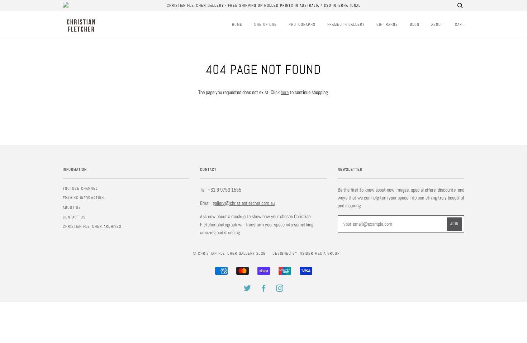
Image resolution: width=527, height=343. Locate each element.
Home (237, 24)
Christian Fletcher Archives (92, 226)
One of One (265, 24)
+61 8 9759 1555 (224, 190)
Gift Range (387, 24)
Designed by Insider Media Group (306, 253)
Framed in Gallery (346, 24)
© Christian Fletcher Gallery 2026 (229, 253)
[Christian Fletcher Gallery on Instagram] (280, 289)
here (285, 92)
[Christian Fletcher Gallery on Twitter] (247, 289)
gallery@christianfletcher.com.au (244, 203)
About (437, 24)
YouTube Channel (80, 188)
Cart (459, 24)
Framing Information (83, 197)
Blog (414, 24)
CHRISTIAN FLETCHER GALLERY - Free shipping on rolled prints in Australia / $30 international (264, 5)
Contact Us (74, 217)
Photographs (302, 24)
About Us (72, 207)
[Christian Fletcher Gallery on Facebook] (263, 289)
